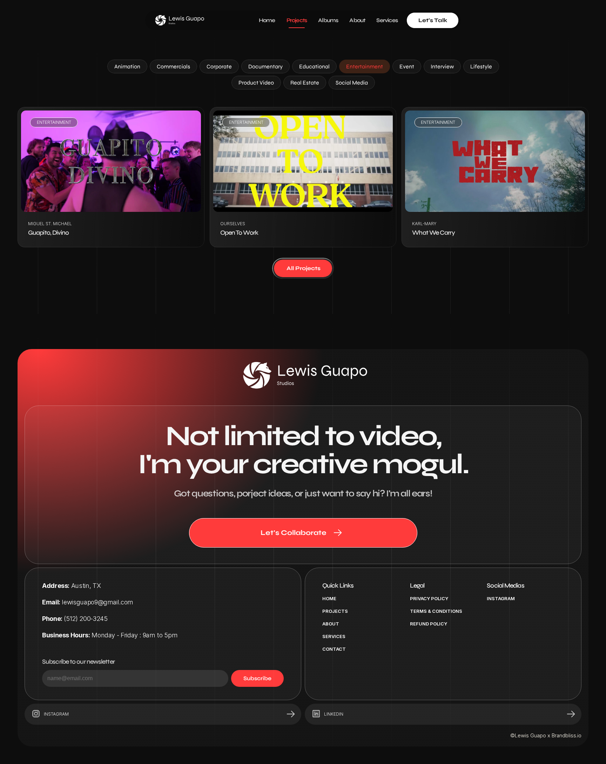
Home (329, 598)
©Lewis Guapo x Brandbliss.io (545, 735)
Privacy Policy (429, 598)
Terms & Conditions (436, 611)
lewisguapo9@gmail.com (97, 602)
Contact (334, 649)
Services (333, 636)
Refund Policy (428, 623)
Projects (335, 611)
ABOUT (330, 623)
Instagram (501, 598)
